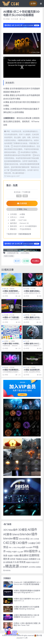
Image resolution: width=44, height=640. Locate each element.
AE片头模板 (25, 253)
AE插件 (32, 529)
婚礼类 (6, 289)
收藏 (27, 261)
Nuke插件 (29, 547)
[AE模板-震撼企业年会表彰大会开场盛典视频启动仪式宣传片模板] (33, 306)
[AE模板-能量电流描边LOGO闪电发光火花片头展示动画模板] (33, 280)
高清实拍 (7, 570)
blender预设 (24, 538)
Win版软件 (31, 551)
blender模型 (10, 538)
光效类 (27, 289)
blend (16, 534)
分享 (18, 261)
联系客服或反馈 (25, 234)
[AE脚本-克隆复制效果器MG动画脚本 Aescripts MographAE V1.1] (8, 593)
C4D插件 (22, 543)
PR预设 (8, 552)
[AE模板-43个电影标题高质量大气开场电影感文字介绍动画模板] (11, 306)
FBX (10, 547)
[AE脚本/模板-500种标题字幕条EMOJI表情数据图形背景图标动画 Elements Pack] (11, 332)
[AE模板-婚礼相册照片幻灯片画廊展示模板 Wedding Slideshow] (8, 609)
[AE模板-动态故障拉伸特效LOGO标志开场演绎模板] (33, 358)
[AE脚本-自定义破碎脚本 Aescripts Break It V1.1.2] (8, 601)
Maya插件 (21, 547)
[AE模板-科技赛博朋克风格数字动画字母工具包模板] (11, 358)
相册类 (12, 289)
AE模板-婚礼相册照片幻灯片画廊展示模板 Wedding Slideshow (26, 608)
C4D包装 (36, 539)
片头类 (15, 19)
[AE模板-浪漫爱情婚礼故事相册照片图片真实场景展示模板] (11, 280)
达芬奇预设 (32, 567)
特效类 (6, 367)
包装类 (10, 556)
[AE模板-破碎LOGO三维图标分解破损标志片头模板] (33, 332)
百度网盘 (23, 203)
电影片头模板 (8, 256)
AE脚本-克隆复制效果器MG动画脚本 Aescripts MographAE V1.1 (27, 591)
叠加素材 (24, 555)
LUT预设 (14, 547)
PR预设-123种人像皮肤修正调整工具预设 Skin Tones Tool (27, 624)
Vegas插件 (20, 552)
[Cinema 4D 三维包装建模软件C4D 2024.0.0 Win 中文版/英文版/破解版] (8, 584)
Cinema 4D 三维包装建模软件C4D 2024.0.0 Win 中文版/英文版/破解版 (27, 583)
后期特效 (34, 555)
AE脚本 (6, 341)
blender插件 (28, 534)
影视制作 (26, 559)
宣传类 (27, 315)
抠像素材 (33, 559)
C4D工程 (9, 543)
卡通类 (12, 341)
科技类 (12, 367)
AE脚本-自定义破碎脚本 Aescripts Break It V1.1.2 (27, 599)
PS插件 (14, 552)
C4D (31, 539)
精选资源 (12, 566)
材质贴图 (8, 562)
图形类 (6, 558)
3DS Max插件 (10, 529)
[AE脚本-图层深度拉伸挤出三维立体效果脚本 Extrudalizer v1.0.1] (8, 617)
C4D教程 (31, 543)
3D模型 (22, 530)
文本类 (6, 315)
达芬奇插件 (23, 567)
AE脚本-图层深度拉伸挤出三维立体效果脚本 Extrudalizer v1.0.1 (26, 616)
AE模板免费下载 (12, 253)
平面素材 (18, 559)
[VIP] (22, 25)
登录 (34, 3)
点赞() (36, 261)
